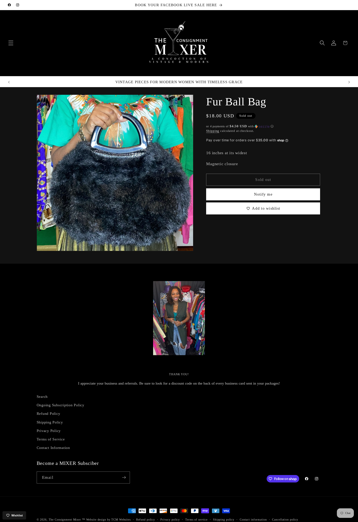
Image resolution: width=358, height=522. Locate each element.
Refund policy (145, 519)
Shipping (212, 131)
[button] (11, 43)
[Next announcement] (349, 82)
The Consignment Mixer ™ (67, 519)
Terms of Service (51, 439)
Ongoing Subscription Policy (60, 405)
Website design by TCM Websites (108, 519)
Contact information (253, 519)
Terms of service (196, 519)
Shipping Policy (50, 422)
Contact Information (53, 448)
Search (42, 397)
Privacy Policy (49, 431)
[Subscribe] (124, 477)
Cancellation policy (285, 519)
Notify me (263, 194)
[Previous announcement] (8, 82)
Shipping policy (223, 519)
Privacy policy (170, 519)
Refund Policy (48, 414)
